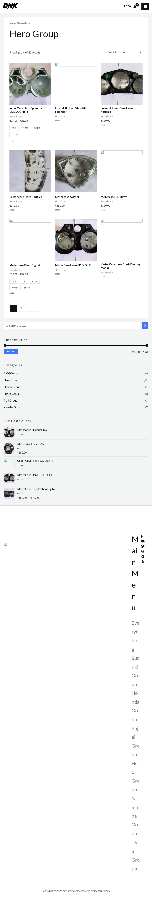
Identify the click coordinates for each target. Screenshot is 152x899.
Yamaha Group (13, 407)
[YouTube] (143, 541)
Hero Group (11, 380)
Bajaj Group (11, 373)
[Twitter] (143, 546)
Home (12, 23)
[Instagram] (143, 551)
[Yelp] (143, 561)
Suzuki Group (12, 393)
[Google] (143, 556)
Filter (11, 351)
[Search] (145, 325)
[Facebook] (141, 536)
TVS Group (10, 400)
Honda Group (12, 387)
